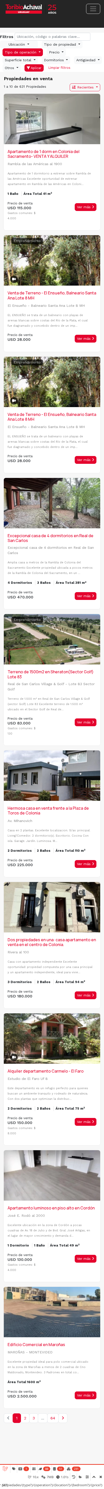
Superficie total (19, 60)
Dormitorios (54, 60)
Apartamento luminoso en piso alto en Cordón (51, 1208)
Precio (55, 52)
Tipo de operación (21, 52)
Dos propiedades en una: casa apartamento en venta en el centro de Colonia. (52, 942)
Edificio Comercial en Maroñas (36, 1344)
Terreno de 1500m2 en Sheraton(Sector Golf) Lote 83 (51, 674)
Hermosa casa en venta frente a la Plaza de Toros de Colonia (48, 810)
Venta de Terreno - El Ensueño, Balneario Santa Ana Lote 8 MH (52, 295)
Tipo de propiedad (60, 44)
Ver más (84, 207)
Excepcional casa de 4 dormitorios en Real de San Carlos (50, 538)
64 (52, 1418)
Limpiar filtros (58, 68)
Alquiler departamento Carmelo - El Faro (46, 1071)
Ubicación (17, 44)
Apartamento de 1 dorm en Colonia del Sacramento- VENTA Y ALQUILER (44, 154)
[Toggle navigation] (93, 9)
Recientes (85, 87)
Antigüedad (86, 60)
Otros (10, 68)
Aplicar (35, 68)
